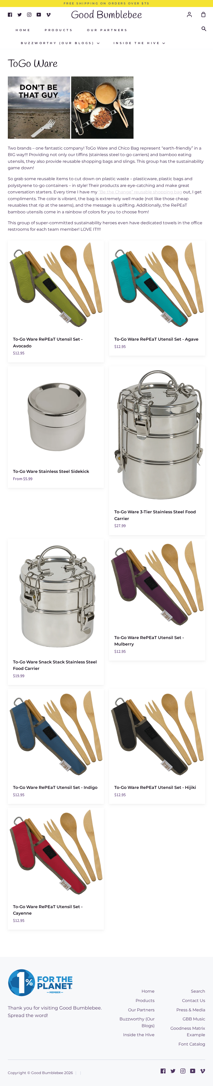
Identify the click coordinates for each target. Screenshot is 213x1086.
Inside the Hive (138, 43)
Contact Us (193, 1000)
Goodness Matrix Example (187, 1032)
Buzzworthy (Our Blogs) (59, 43)
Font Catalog (191, 1044)
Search (198, 991)
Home (23, 30)
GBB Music (194, 1019)
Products (59, 30)
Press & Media (190, 1009)
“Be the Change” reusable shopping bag (140, 192)
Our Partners (107, 30)
